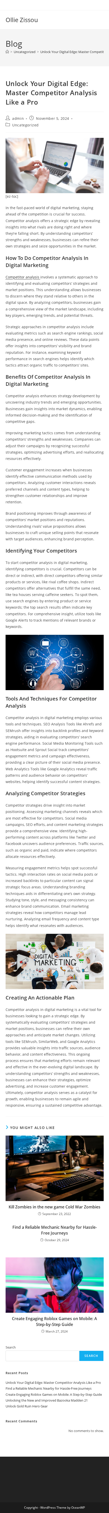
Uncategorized (25, 125)
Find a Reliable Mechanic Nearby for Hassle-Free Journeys (54, 1230)
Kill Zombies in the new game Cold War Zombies (54, 1207)
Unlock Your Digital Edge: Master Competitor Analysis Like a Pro (53, 1382)
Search (11, 1347)
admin (18, 118)
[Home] (7, 51)
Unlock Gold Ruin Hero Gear (27, 1406)
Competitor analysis (23, 277)
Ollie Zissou (22, 19)
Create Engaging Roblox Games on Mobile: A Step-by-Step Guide (54, 1321)
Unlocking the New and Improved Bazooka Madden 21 (47, 1400)
